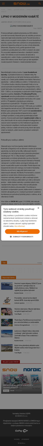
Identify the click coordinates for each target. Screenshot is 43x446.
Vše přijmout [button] (22, 231)
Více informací (19, 226)
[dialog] (21, 223)
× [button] (38, 208)
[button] (21, 237)
